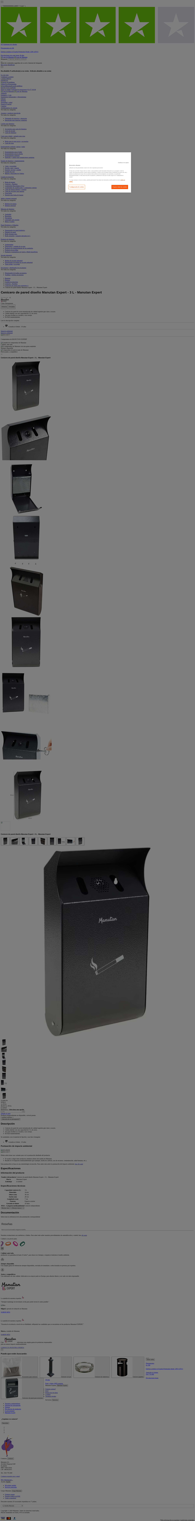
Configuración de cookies (76, 187)
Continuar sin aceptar (123, 162)
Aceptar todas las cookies (119, 187)
